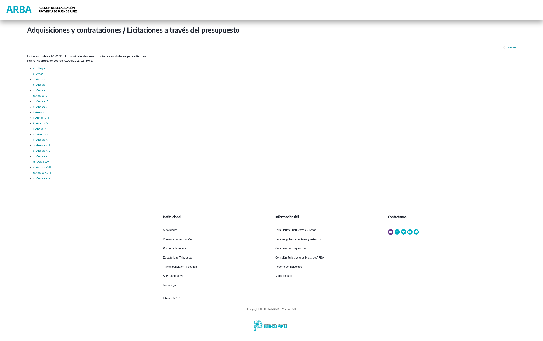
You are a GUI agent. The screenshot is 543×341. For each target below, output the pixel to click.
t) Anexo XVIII (42, 173)
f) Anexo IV (40, 96)
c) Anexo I (39, 79)
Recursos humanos (175, 248)
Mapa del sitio (283, 275)
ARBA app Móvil (173, 275)
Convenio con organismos (291, 248)
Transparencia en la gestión (180, 266)
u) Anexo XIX (41, 178)
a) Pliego (39, 68)
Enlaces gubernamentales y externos (298, 239)
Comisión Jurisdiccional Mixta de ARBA (299, 257)
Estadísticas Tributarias (177, 257)
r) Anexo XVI (41, 162)
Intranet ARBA (172, 298)
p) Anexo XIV (41, 150)
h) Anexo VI (40, 107)
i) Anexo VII (40, 112)
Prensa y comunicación (177, 239)
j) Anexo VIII (41, 117)
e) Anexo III (40, 90)
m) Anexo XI (41, 134)
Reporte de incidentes (288, 266)
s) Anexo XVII (42, 167)
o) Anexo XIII (41, 145)
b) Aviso (38, 73)
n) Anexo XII (41, 139)
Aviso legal (169, 285)
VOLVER (511, 47)
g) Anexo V (40, 101)
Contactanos (397, 217)
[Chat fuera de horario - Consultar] (391, 233)
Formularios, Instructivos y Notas (295, 230)
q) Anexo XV (41, 156)
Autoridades (170, 230)
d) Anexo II (40, 85)
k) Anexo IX (40, 123)
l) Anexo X (39, 128)
